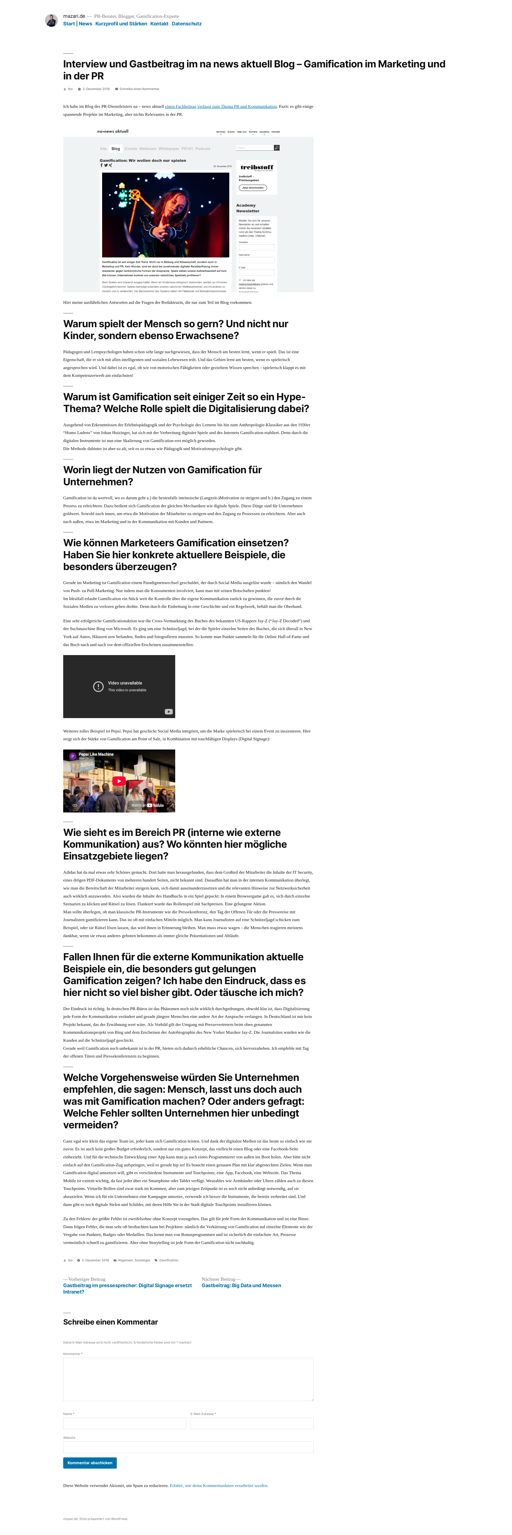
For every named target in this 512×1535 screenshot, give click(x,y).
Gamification (168, 1260)
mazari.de (74, 16)
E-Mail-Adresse (203, 1414)
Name (68, 1414)
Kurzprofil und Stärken (121, 24)
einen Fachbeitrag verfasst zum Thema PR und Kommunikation (221, 106)
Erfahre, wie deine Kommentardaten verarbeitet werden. (219, 1485)
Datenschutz (187, 24)
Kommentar (73, 1354)
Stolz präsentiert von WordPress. (103, 1519)
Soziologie (142, 1260)
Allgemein (125, 1260)
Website (69, 1438)
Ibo (70, 89)
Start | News (77, 24)
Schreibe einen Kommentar (139, 89)
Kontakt (159, 24)
